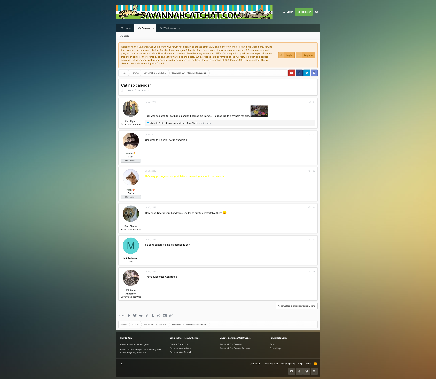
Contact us (255, 363)
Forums (146, 28)
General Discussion (179, 344)
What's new (170, 28)
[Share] (310, 102)
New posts (124, 36)
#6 (314, 271)
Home (128, 28)
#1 (314, 102)
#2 (314, 134)
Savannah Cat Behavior (181, 352)
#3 (314, 171)
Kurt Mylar (128, 90)
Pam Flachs (130, 226)
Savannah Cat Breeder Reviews (235, 348)
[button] (153, 28)
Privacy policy (288, 363)
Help (300, 363)
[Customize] (316, 12)
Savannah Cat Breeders (231, 344)
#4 (314, 207)
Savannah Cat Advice (180, 348)
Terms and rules (270, 363)
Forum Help (275, 348)
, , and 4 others (180, 123)
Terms (272, 344)
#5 (314, 239)
